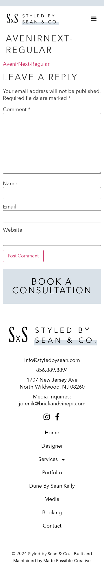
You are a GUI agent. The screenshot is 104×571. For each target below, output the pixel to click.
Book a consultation (52, 286)
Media (52, 499)
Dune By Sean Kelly (52, 486)
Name (10, 183)
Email (9, 207)
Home (52, 432)
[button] (93, 18)
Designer (52, 446)
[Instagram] (46, 416)
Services (48, 459)
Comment (16, 109)
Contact (52, 526)
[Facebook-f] (57, 416)
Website (12, 230)
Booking (52, 512)
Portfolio (52, 472)
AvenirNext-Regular (26, 64)
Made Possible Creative (67, 560)
